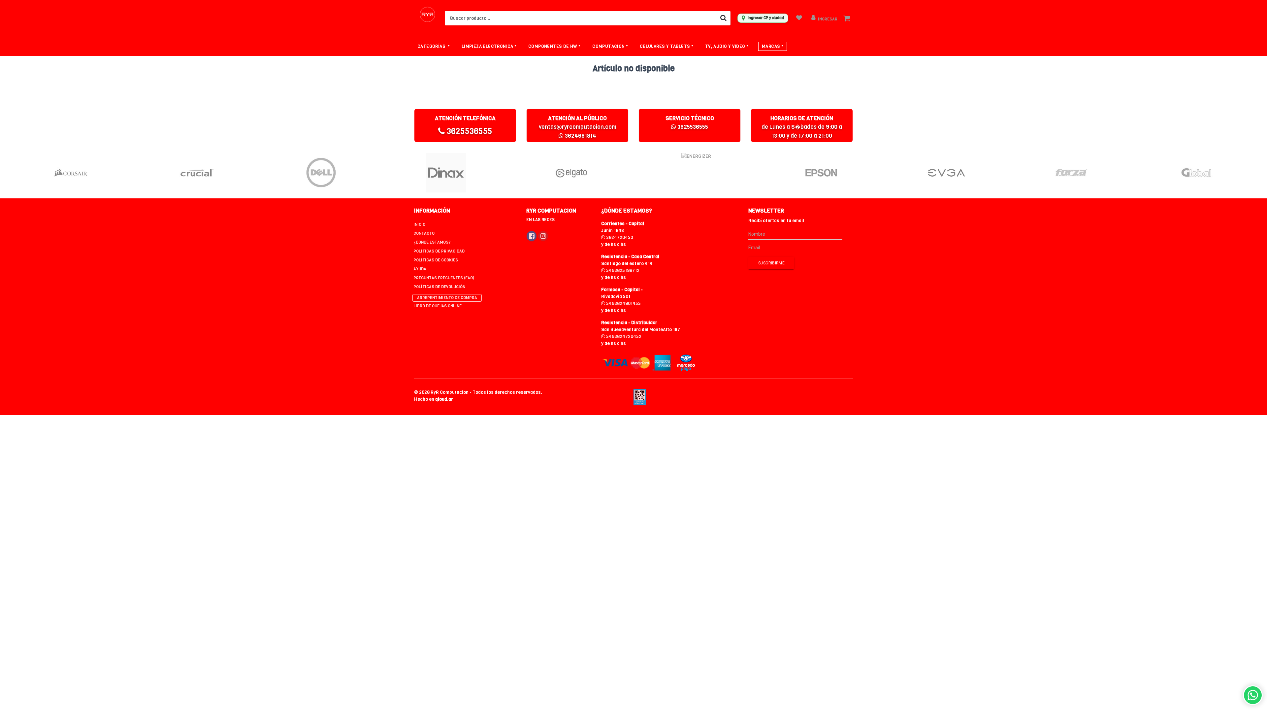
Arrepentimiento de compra (447, 297)
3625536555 (468, 131)
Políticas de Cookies (435, 260)
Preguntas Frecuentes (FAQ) (443, 278)
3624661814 (580, 136)
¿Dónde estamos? (432, 242)
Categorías (431, 46)
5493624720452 (623, 336)
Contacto (424, 233)
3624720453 (619, 237)
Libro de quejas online (437, 306)
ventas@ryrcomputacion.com (577, 127)
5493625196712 (622, 270)
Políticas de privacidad (439, 251)
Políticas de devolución (439, 286)
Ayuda (419, 269)
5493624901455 (623, 303)
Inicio (419, 224)
